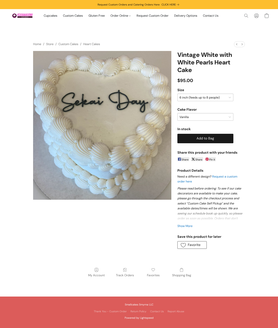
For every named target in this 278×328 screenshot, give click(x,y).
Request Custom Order (153, 16)
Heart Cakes (91, 44)
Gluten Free (97, 16)
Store (50, 44)
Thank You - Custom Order (110, 311)
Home (37, 44)
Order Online (119, 16)
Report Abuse (176, 311)
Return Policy (138, 311)
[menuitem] (236, 44)
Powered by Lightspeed (139, 317)
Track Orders (125, 275)
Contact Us (210, 16)
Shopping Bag (181, 275)
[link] (171, 4)
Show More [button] (185, 226)
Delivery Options (185, 16)
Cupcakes (50, 16)
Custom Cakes (73, 16)
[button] (22, 15)
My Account (96, 275)
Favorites (153, 275)
